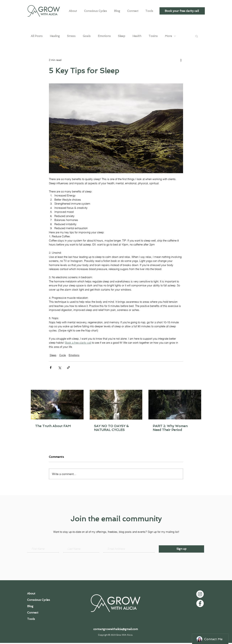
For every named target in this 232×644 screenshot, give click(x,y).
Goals (87, 36)
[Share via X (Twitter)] (59, 367)
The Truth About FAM (53, 426)
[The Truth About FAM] (57, 404)
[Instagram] (200, 594)
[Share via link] (68, 367)
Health (136, 36)
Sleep (121, 36)
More (168, 36)
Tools (31, 619)
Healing (55, 36)
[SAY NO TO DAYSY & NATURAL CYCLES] (116, 405)
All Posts (37, 36)
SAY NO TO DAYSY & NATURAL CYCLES (111, 428)
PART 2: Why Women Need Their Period (170, 428)
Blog (30, 606)
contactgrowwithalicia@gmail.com (115, 629)
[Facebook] (200, 603)
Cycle (62, 355)
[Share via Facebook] (50, 367)
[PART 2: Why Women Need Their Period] (174, 404)
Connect (32, 612)
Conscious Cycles (38, 599)
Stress (71, 36)
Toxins (153, 36)
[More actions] (181, 60)
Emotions (104, 36)
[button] (196, 36)
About (31, 593)
